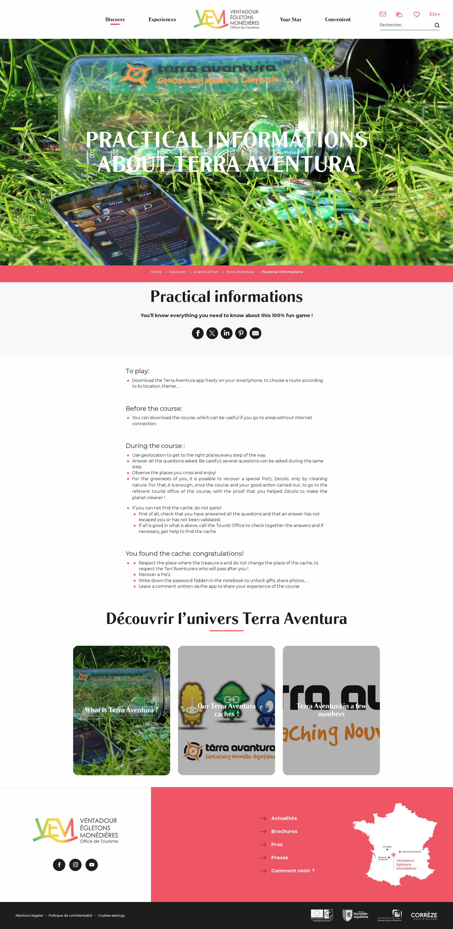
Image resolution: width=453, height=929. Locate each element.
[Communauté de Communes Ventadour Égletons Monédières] (390, 916)
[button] (409, 25)
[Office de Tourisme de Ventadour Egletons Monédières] (226, 19)
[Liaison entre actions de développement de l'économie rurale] (321, 915)
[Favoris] (417, 14)
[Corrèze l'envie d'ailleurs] (424, 915)
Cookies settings (111, 915)
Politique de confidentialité (70, 915)
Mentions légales (29, 915)
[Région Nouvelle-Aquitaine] (355, 916)
